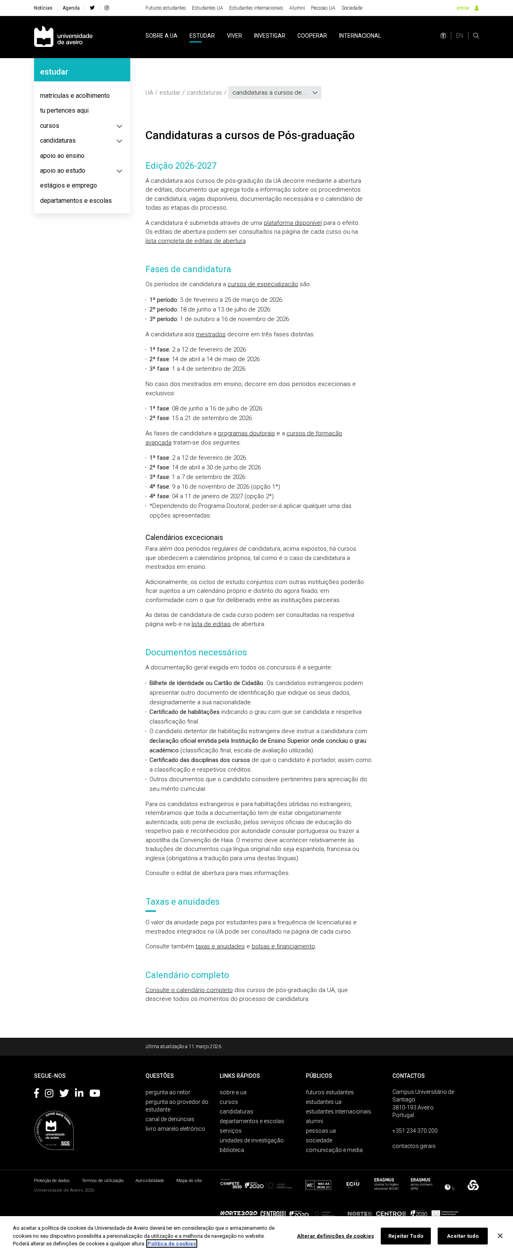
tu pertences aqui (64, 110)
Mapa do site (189, 1180)
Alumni (297, 8)
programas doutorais (246, 433)
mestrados (211, 334)
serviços (231, 1131)
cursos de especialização (263, 284)
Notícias (43, 8)
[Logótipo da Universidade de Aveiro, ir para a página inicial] (63, 37)
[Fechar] (500, 1236)
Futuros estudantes (165, 8)
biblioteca (232, 1150)
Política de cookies (171, 1244)
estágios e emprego (68, 185)
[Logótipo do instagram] (49, 1094)
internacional (360, 35)
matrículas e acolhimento (75, 95)
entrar (463, 8)
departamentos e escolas (76, 200)
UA (149, 92)
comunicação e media (334, 1150)
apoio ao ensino (62, 156)
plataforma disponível (293, 222)
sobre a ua (161, 35)
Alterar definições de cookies (335, 1236)
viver (234, 35)
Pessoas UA (323, 8)
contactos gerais (414, 1146)
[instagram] (107, 8)
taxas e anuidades (220, 946)
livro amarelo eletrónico (175, 1129)
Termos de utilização (102, 1180)
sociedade (319, 1140)
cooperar (312, 35)
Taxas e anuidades (182, 902)
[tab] (82, 95)
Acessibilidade (149, 1180)
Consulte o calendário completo (189, 990)
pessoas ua (321, 1131)
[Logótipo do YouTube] (94, 1094)
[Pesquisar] (476, 35)
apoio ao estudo (62, 170)
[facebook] (92, 8)
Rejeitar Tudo (405, 1236)
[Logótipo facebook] (36, 1094)
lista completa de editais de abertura (195, 241)
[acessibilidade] (443, 35)
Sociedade (351, 8)
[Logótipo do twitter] (64, 1094)
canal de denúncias (169, 1119)
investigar (269, 35)
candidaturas (58, 140)
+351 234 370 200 (415, 1131)
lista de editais (211, 624)
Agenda (71, 8)
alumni (314, 1121)
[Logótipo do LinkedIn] (79, 1094)
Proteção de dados (52, 1180)
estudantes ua (323, 1102)
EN (459, 35)
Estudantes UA (207, 8)
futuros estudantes (330, 1092)
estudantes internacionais (338, 1111)
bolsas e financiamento (283, 946)
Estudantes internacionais (256, 8)
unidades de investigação (252, 1140)
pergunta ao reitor (167, 1092)
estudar (202, 35)
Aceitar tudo (463, 1236)
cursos (49, 125)
